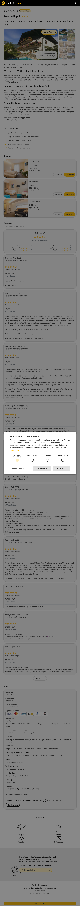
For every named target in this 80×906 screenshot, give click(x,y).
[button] (17, 468)
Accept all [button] (61, 468)
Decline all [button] (42, 468)
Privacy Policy (15, 450)
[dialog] (40, 453)
